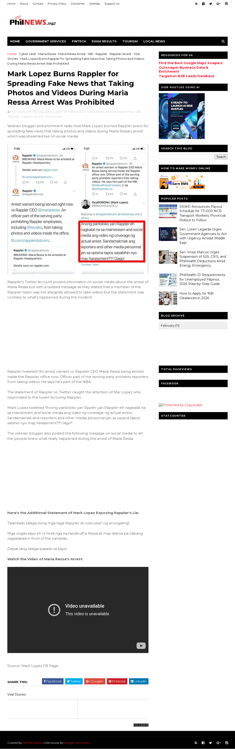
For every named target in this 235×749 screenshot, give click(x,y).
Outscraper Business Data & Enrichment (183, 70)
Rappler (101, 54)
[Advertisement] (41, 333)
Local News (154, 41)
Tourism (130, 41)
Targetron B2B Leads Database (186, 76)
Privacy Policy (57, 3)
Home (11, 3)
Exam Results (104, 41)
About (24, 3)
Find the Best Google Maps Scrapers (191, 63)
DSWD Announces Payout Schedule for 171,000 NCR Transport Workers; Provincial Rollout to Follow (202, 213)
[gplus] (219, 4)
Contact (38, 3)
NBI (90, 54)
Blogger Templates (76, 742)
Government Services (45, 41)
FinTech (79, 41)
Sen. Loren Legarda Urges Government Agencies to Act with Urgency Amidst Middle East (203, 236)
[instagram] (226, 4)
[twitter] (210, 4)
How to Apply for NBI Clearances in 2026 (196, 295)
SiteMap (94, 3)
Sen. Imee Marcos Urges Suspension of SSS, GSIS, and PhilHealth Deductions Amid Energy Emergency (202, 259)
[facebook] (203, 4)
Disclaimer (78, 3)
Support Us (111, 3)
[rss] (196, 4)
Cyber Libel (27, 54)
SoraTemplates (32, 742)
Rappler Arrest (120, 54)
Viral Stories (53, 116)
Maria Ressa (47, 54)
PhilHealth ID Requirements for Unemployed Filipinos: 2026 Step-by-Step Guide (202, 279)
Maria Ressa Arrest (72, 54)
